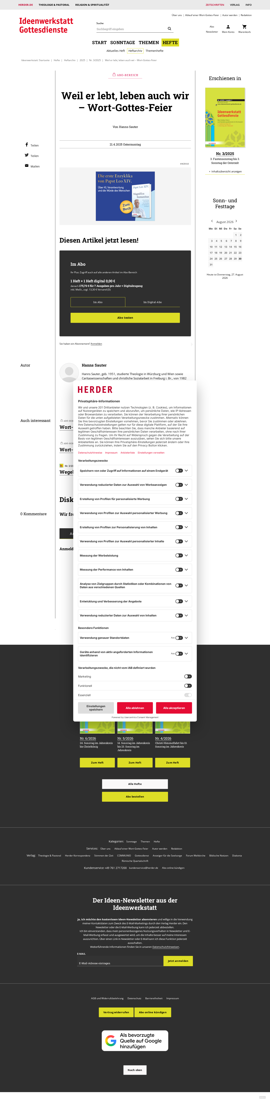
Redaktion (246, 15)
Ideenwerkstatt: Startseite (35, 60)
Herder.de (25, 5)
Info (248, 5)
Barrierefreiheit (153, 998)
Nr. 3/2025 (95, 60)
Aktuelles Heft (116, 51)
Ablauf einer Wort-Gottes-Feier (202, 15)
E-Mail (81, 954)
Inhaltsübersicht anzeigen (226, 171)
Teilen (35, 145)
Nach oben (135, 1070)
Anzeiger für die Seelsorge (167, 855)
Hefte (170, 42)
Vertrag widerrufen (116, 1012)
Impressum (172, 998)
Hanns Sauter (128, 127)
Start (99, 42)
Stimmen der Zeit (103, 855)
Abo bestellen (135, 796)
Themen (149, 42)
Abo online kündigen (173, 868)
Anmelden (96, 343)
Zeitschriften (215, 5)
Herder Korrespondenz (77, 855)
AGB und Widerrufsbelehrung (107, 998)
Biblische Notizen (218, 855)
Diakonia (237, 855)
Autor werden (229, 15)
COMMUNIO (124, 855)
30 (240, 258)
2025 (82, 60)
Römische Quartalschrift (135, 861)
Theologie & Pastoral (54, 5)
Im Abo (97, 302)
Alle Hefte (135, 784)
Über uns (177, 15)
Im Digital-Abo (152, 302)
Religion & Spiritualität (92, 5)
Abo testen (125, 317)
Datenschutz (134, 998)
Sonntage (122, 42)
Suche (100, 23)
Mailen (35, 166)
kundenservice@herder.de (143, 868)
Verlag (235, 5)
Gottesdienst (142, 855)
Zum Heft (97, 762)
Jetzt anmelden (178, 961)
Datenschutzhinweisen (165, 947)
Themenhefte (154, 51)
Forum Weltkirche (195, 855)
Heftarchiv (135, 51)
